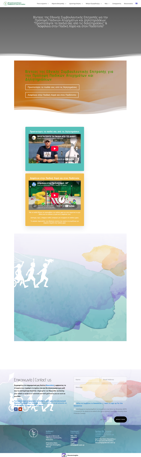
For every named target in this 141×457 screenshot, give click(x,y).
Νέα (106, 3)
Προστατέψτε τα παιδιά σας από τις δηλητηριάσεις (52, 87)
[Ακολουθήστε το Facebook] (16, 409)
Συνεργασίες (116, 3)
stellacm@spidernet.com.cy (105, 442)
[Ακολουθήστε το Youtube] (20, 409)
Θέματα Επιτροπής (58, 3)
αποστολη (120, 419)
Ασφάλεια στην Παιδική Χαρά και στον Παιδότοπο (52, 95)
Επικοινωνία (128, 3)
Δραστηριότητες (75, 3)
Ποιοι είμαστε (42, 3)
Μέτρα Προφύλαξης (93, 3)
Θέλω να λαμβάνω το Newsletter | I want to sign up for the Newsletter (98, 404)
